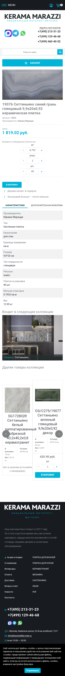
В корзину (12, 184)
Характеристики (15, 205)
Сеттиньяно (21, 357)
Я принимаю (32, 670)
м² (32, 145)
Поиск (60, 52)
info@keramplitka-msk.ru (20, 636)
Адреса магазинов (49, 27)
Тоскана (8, 357)
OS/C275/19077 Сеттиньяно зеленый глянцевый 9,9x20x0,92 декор (48, 422)
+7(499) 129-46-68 (49, 36)
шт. (32, 166)
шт (47, 461)
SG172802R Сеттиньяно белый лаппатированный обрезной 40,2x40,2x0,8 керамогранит (20, 429)
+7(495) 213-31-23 (49, 31)
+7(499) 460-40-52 (49, 41)
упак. (32, 155)
